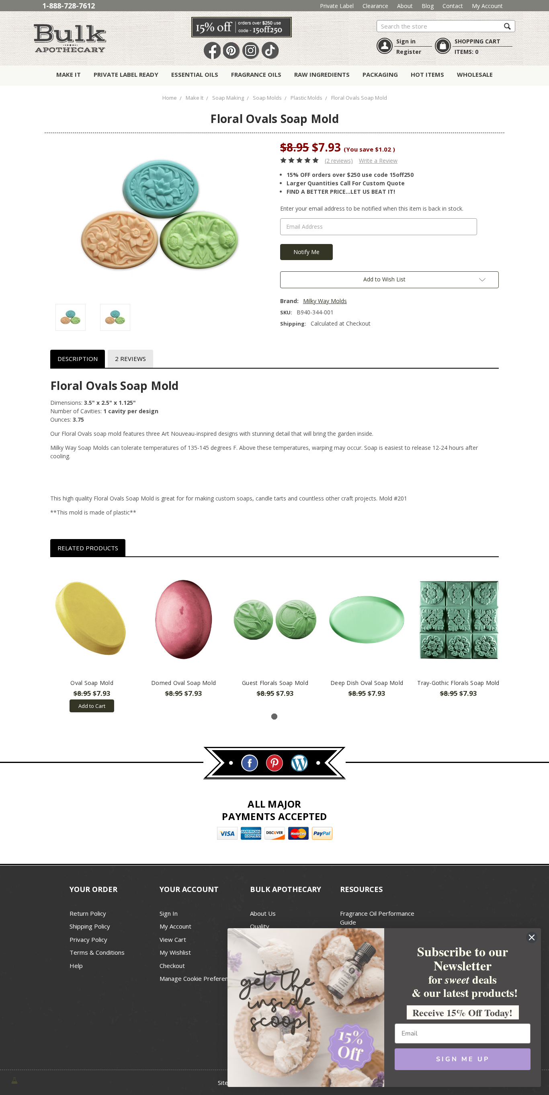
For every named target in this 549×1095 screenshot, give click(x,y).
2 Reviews (130, 359)
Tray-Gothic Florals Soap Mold (458, 683)
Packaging (380, 74)
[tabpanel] (92, 639)
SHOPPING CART (477, 41)
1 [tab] (274, 717)
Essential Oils (194, 74)
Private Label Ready (126, 74)
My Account (487, 6)
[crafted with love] (14, 1079)
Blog (428, 6)
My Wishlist (175, 952)
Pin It (231, 51)
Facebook (212, 51)
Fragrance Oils (256, 74)
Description (77, 359)
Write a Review (378, 160)
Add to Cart (91, 705)
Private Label (337, 6)
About (405, 6)
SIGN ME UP (463, 1059)
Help (76, 966)
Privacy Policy (88, 939)
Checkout (172, 966)
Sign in (406, 41)
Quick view (92, 620)
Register (408, 51)
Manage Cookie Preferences (199, 978)
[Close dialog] (532, 937)
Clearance (375, 6)
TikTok (270, 51)
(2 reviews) (339, 160)
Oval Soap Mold (91, 683)
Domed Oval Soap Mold (183, 683)
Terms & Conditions (97, 952)
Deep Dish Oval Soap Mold (366, 683)
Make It (68, 74)
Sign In (169, 913)
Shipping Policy (90, 926)
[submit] (507, 26)
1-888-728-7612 (68, 5)
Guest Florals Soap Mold (275, 683)
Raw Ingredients (322, 74)
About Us (263, 913)
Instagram (250, 51)
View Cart (173, 939)
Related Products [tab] (87, 548)
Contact (452, 6)
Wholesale (475, 74)
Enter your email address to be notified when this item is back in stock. (371, 208)
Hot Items (427, 74)
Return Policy (88, 913)
